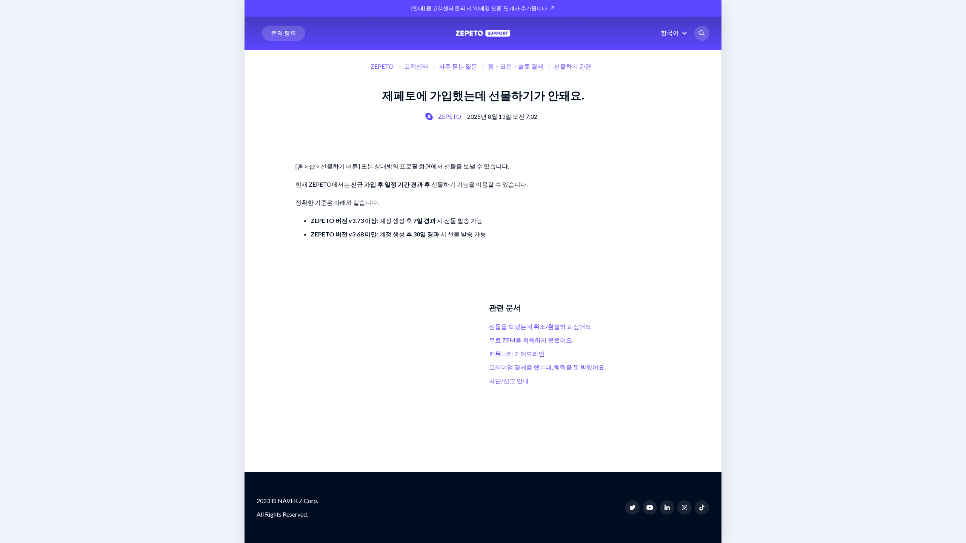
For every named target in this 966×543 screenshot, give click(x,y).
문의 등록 (283, 33)
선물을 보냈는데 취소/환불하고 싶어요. (540, 326)
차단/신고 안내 (509, 380)
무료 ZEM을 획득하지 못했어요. (531, 340)
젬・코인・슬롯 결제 (515, 66)
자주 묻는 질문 (458, 66)
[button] (675, 32)
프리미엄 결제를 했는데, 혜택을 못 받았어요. (547, 367)
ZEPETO (382, 66)
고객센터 (416, 66)
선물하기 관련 (572, 66)
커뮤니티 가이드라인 (517, 353)
